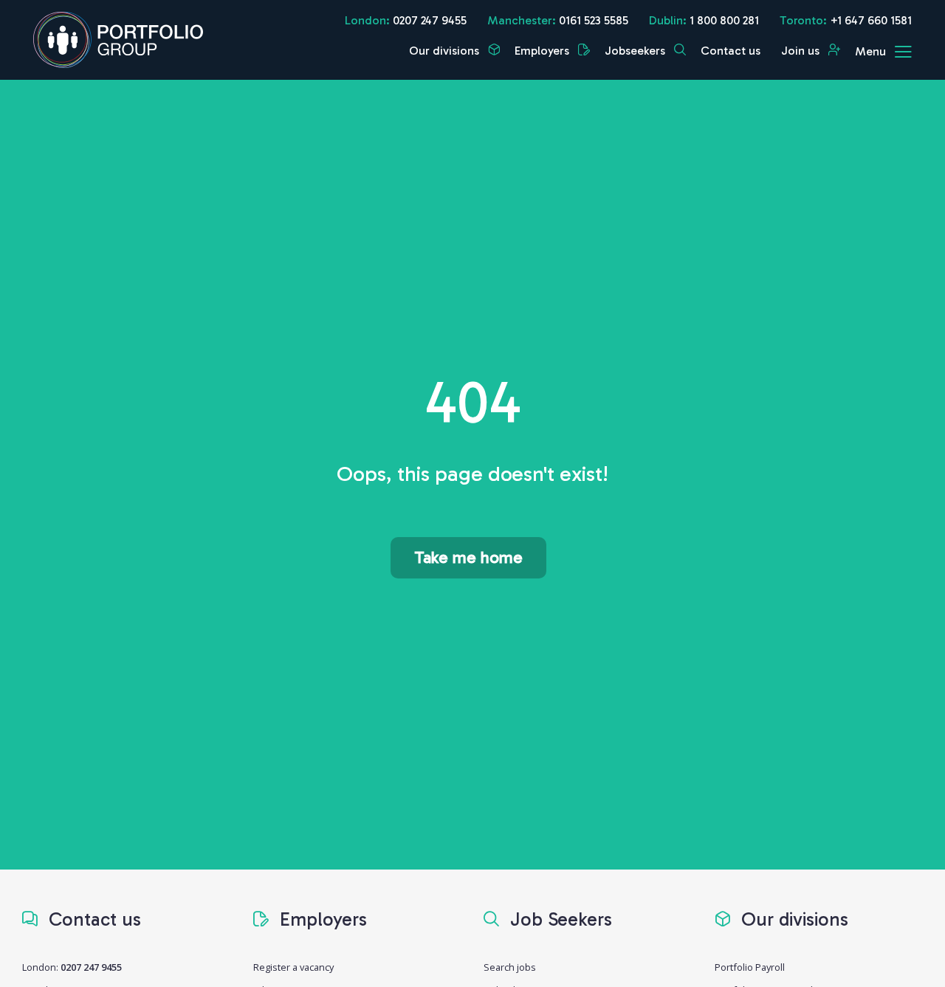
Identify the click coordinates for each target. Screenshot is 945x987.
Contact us (730, 51)
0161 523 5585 (593, 20)
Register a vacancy (293, 967)
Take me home (468, 557)
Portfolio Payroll (750, 967)
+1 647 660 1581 (871, 20)
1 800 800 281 (724, 20)
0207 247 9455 (430, 20)
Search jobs (510, 967)
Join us (801, 51)
